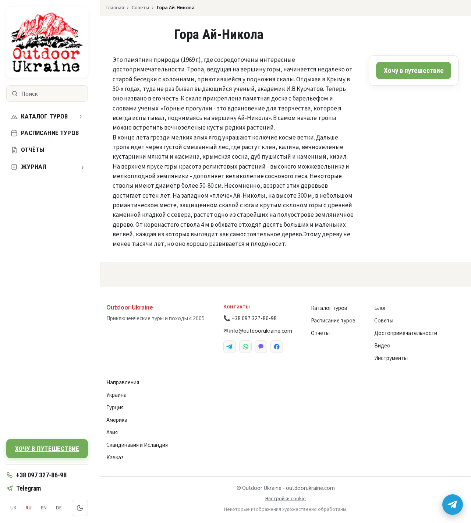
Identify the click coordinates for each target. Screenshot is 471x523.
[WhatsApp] (245, 346)
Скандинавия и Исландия (137, 445)
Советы (140, 7)
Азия (112, 432)
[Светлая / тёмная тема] (80, 508)
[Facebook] (276, 346)
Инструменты (391, 358)
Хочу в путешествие (47, 448)
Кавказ (115, 457)
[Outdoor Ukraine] (47, 42)
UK (13, 508)
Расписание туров (50, 133)
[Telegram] (229, 346)
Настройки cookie (285, 498)
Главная (115, 7)
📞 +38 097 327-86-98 (250, 318)
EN (44, 508)
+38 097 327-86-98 (41, 475)
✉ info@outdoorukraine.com (257, 331)
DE (59, 508)
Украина (116, 395)
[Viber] (261, 346)
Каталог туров (44, 116)
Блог (380, 308)
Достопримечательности (405, 333)
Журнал (52, 167)
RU (28, 508)
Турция (115, 407)
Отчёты (32, 149)
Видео (382, 346)
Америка (116, 420)
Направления (122, 382)
